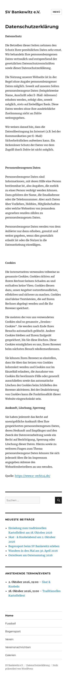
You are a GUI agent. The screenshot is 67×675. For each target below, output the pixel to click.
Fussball (10, 623)
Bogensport (13, 631)
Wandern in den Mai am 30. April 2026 (33, 550)
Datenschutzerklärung (38, 665)
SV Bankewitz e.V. (22, 12)
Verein (9, 639)
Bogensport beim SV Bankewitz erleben (34, 546)
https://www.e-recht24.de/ (32, 475)
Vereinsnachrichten (18, 647)
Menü (56, 12)
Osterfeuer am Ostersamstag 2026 (30, 555)
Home (9, 615)
